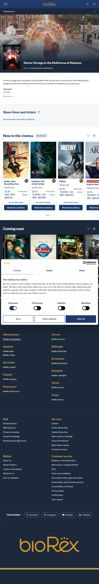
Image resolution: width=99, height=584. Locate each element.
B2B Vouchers (9, 427)
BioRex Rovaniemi (60, 363)
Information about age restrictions (67, 477)
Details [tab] (49, 270)
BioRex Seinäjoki (59, 375)
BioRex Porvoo (58, 339)
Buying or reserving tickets (64, 460)
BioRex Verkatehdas (12, 339)
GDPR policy (57, 495)
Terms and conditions (61, 473)
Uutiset (55, 423)
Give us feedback (11, 477)
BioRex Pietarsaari (11, 391)
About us (7, 460)
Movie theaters (10, 464)
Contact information (12, 469)
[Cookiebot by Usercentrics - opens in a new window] (84, 263)
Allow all (81, 319)
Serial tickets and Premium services (67, 482)
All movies (41, 136)
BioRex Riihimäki (59, 351)
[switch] (37, 308)
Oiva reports (57, 499)
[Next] (94, 136)
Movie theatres (10, 423)
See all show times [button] (16, 202)
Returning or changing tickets (65, 464)
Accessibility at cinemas (62, 486)
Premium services (59, 449)
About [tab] (82, 270)
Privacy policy (58, 491)
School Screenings (11, 436)
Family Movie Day (60, 432)
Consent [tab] (17, 270)
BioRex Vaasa (57, 399)
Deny (18, 319)
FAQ (54, 469)
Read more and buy (16, 207)
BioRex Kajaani (9, 379)
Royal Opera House (60, 445)
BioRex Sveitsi (9, 367)
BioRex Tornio (58, 387)
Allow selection (49, 319)
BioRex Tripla (9, 355)
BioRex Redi (8, 351)
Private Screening (11, 432)
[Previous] (89, 136)
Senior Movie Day (60, 427)
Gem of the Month (60, 440)
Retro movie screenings (62, 436)
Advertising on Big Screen (14, 440)
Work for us (8, 473)
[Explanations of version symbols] (39, 112)
